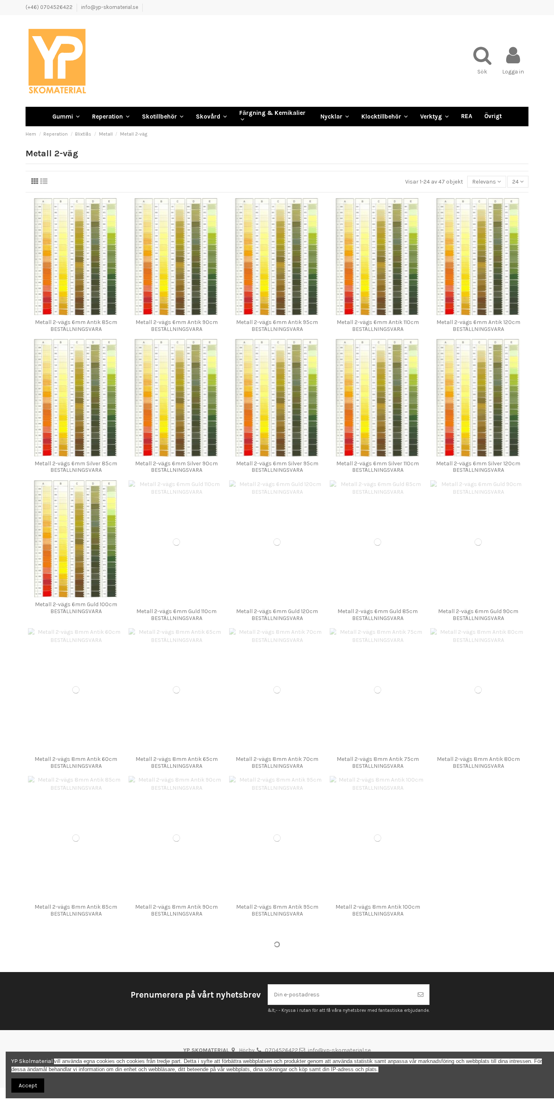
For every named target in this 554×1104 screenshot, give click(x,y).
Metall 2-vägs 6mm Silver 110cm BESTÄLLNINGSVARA (377, 467)
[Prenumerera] (420, 995)
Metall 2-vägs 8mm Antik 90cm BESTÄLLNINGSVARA (176, 910)
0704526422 (281, 1050)
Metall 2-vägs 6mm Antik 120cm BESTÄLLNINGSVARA (478, 326)
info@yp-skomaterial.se (109, 7)
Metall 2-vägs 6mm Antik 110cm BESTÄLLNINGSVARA (378, 326)
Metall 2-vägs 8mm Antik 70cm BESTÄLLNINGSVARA (277, 762)
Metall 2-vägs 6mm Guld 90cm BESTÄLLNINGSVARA (478, 615)
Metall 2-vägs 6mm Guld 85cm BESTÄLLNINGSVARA (377, 615)
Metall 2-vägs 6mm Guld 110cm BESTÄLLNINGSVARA (176, 615)
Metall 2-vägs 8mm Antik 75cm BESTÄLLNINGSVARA (378, 762)
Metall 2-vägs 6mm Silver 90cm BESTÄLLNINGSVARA (176, 467)
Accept (28, 1085)
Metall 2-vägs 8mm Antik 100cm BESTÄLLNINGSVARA (377, 910)
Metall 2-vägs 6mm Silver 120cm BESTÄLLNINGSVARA (478, 467)
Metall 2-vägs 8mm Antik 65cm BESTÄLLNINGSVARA (176, 762)
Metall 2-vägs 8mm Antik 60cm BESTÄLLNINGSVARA (75, 762)
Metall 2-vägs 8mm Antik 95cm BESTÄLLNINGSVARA (277, 910)
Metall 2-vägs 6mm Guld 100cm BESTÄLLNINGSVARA (76, 608)
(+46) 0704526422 (50, 7)
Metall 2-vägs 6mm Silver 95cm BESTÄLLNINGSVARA (277, 467)
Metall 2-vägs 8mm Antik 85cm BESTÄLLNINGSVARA (75, 910)
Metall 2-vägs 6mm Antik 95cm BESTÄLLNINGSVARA (277, 326)
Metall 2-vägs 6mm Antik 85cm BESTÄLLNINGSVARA (76, 326)
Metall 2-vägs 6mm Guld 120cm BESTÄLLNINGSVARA (277, 615)
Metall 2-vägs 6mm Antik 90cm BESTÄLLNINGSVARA (176, 326)
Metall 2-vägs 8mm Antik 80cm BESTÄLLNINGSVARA (478, 762)
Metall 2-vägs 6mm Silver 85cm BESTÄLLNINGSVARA (75, 467)
